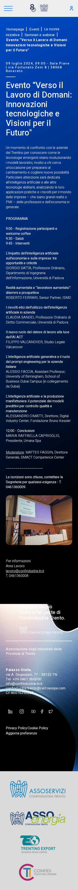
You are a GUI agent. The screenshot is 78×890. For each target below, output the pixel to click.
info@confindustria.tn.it (24, 683)
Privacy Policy (16, 728)
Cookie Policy (38, 728)
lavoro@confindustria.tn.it (25, 571)
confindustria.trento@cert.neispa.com (36, 688)
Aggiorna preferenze (21, 733)
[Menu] (8, 9)
